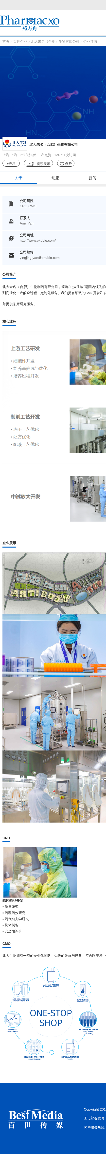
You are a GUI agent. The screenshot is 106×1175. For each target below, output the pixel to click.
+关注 (11, 163)
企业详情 (90, 41)
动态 (55, 178)
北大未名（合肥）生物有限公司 (55, 41)
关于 (18, 178)
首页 (5, 41)
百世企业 (20, 41)
